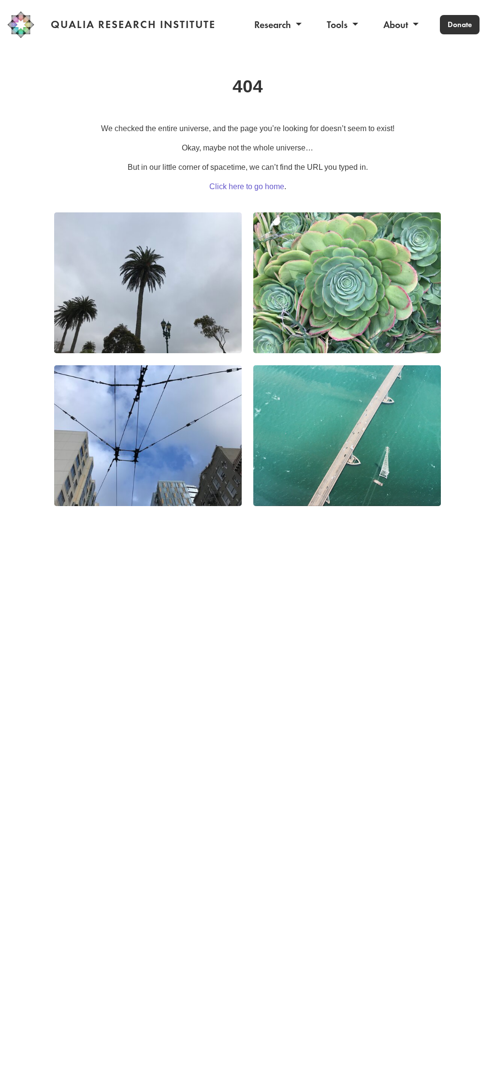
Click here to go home (246, 186)
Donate (460, 24)
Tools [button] (338, 24)
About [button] (396, 24)
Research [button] (273, 24)
